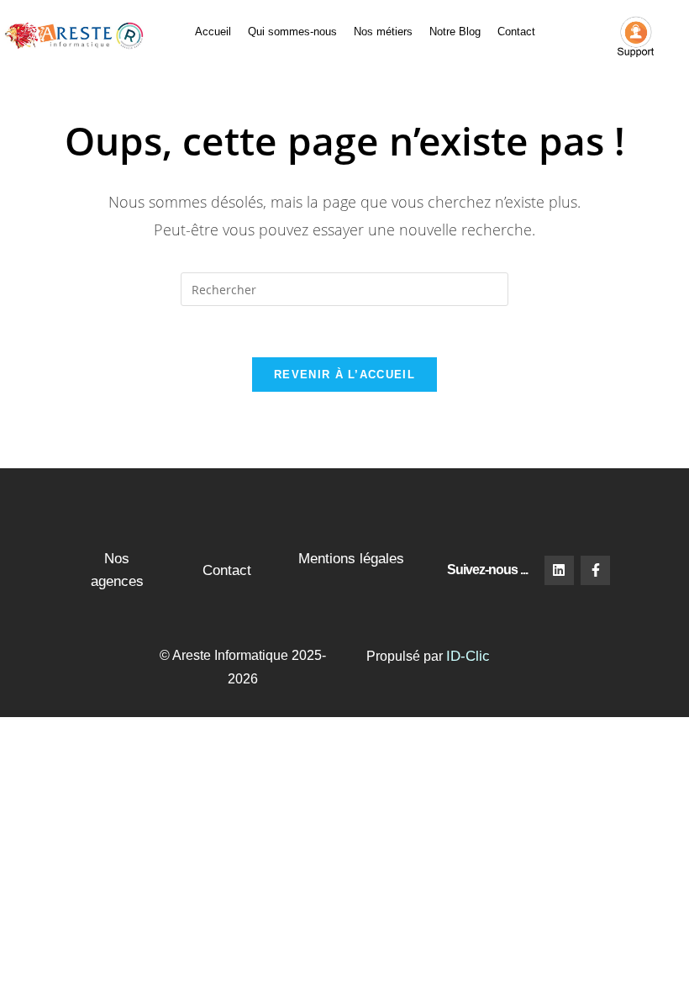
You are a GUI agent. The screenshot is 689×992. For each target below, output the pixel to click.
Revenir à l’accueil (344, 374)
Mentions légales (351, 559)
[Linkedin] (559, 570)
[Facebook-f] (595, 570)
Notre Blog (455, 31)
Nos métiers (383, 31)
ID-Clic (468, 656)
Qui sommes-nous (292, 31)
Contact (516, 31)
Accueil (213, 31)
